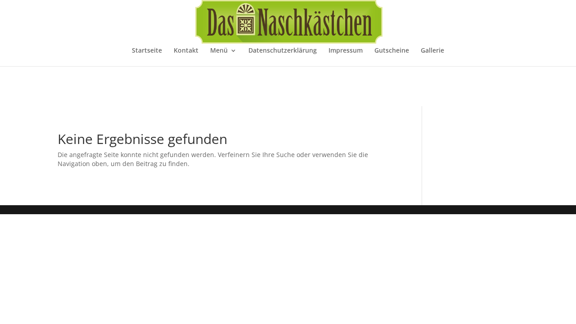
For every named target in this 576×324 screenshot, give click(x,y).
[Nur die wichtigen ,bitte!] (564, 311)
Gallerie (432, 50)
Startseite (147, 50)
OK (408, 310)
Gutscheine (391, 50)
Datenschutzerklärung (282, 50)
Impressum (345, 50)
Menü (219, 50)
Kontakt (186, 50)
